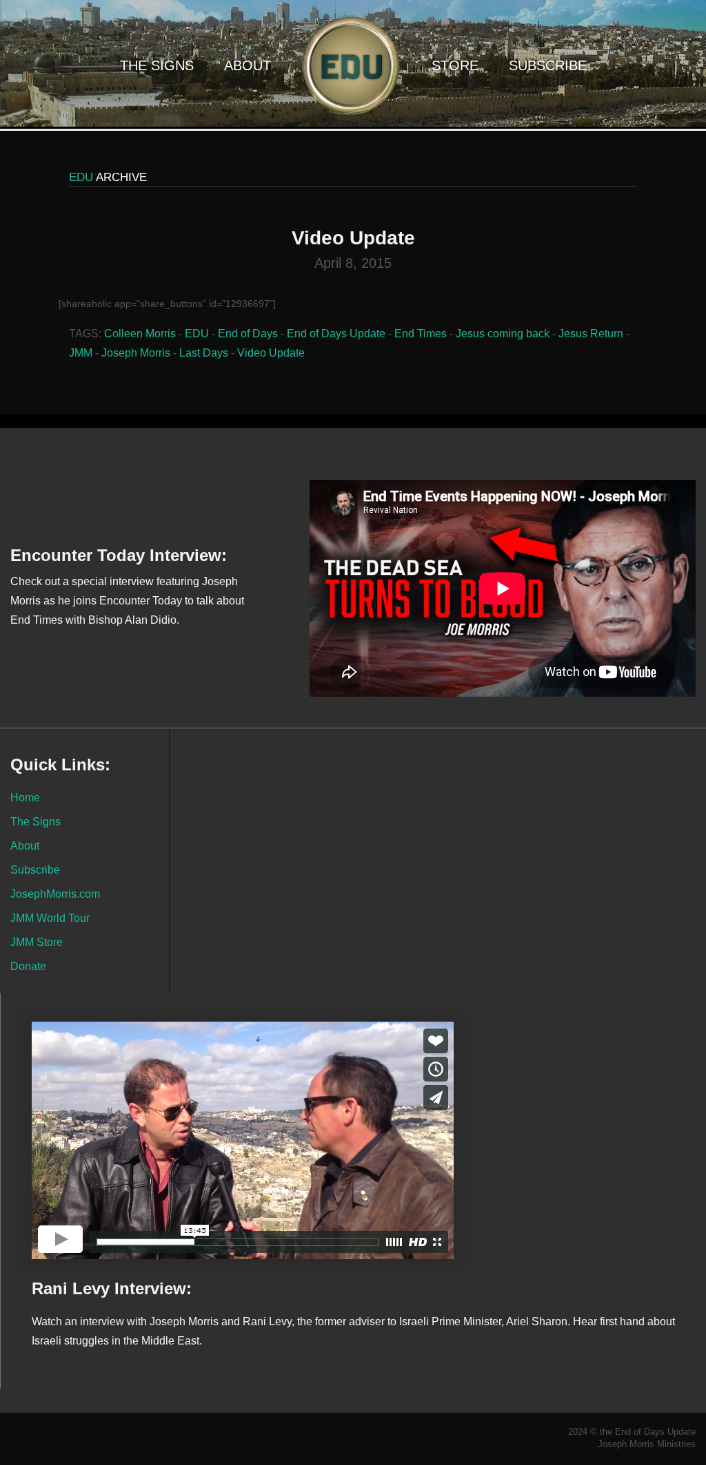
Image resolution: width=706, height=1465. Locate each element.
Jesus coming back (502, 333)
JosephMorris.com (55, 893)
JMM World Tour (50, 917)
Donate (28, 966)
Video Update (271, 353)
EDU (197, 333)
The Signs (157, 65)
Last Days (203, 353)
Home (25, 797)
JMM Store (36, 942)
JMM (80, 353)
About (247, 65)
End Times (420, 333)
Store (455, 65)
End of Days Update (336, 333)
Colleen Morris (140, 333)
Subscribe (548, 65)
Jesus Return (590, 333)
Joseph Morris (135, 353)
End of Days (248, 333)
